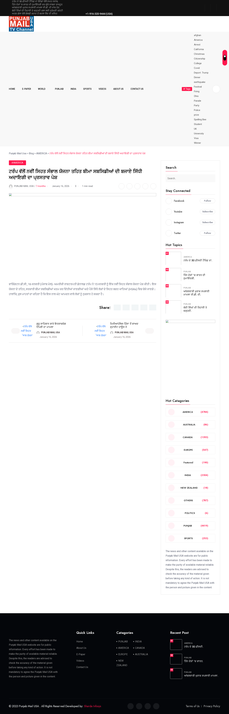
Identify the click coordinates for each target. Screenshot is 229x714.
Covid (197, 68)
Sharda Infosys (92, 706)
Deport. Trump (201, 72)
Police (197, 110)
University (199, 133)
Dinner (197, 77)
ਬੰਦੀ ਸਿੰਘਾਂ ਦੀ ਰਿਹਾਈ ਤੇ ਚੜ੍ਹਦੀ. (195, 309)
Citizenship (199, 58)
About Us (81, 647)
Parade (197, 100)
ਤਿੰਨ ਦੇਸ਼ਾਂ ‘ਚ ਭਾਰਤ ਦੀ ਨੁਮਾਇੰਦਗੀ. (194, 276)
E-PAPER (26, 89)
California (199, 49)
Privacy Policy (212, 706)
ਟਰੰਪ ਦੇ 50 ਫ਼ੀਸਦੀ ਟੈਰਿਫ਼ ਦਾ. (198, 260)
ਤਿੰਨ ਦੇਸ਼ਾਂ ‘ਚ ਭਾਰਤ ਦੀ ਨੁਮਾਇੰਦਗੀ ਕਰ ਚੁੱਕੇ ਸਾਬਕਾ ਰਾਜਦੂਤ (37, 4)
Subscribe (207, 211)
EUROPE (123, 654)
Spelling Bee (200, 119)
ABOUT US (118, 89)
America (198, 40)
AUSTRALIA (141, 654)
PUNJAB (59, 89)
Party (196, 105)
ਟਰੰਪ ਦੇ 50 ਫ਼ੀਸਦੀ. (193, 646)
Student (198, 124)
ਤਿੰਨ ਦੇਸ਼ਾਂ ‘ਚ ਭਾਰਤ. (193, 661)
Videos (80, 660)
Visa (196, 138)
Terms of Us (193, 706)
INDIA (73, 89)
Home (79, 641)
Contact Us (82, 667)
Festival (198, 86)
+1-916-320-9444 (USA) (99, 13)
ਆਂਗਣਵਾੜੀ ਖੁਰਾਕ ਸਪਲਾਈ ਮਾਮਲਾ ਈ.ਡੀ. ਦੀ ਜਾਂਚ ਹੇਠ (35, 7)
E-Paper (80, 654)
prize (196, 114)
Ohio (196, 96)
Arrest (197, 44)
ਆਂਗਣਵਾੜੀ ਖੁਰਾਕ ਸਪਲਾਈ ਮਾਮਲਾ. (201, 675)
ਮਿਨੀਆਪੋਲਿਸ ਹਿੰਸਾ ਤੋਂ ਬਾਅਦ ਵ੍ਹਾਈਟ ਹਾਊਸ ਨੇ (124, 325)
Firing (196, 91)
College (198, 63)
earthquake (199, 82)
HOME (12, 89)
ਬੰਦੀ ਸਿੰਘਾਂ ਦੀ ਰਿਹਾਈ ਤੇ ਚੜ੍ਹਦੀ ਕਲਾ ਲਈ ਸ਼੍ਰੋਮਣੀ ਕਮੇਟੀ (37, 10)
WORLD (41, 89)
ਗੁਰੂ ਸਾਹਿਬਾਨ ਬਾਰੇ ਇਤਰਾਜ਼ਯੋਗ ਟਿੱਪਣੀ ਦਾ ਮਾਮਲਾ (51, 325)
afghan (197, 35)
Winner (197, 142)
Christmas (199, 54)
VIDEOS (102, 89)
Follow (207, 200)
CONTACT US (137, 89)
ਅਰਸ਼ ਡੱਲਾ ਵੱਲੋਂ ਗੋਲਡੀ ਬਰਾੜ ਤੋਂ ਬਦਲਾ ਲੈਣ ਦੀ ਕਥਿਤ (34, 13)
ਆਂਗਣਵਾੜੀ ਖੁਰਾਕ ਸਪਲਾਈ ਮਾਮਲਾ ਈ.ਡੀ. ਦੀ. (196, 293)
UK (195, 128)
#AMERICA (17, 162)
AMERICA (188, 257)
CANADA (140, 647)
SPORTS (87, 89)
